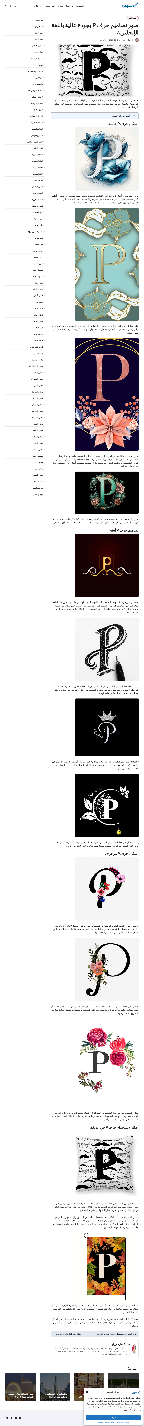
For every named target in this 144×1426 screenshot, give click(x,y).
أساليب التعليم (37, 46)
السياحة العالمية (37, 122)
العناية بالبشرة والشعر (35, 142)
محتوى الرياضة (37, 411)
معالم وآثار (39, 469)
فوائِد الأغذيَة (38, 315)
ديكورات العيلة (37, 263)
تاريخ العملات (38, 212)
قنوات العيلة (38, 340)
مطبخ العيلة (38, 462)
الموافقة (113, 1418)
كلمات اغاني (38, 353)
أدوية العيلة (39, 33)
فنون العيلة (39, 308)
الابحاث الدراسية (37, 103)
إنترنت (40, 65)
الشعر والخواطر (37, 135)
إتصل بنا (60, 6)
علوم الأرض (38, 296)
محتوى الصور (132, 18)
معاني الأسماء (38, 475)
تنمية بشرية (39, 238)
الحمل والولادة (38, 110)
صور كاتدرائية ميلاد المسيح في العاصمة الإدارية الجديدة (20, 1396)
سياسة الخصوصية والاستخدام (106, 1422)
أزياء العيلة (39, 39)
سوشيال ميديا (38, 270)
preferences (38, 6)
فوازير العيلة (38, 321)
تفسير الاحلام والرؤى (35, 231)
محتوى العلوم (38, 430)
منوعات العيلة (38, 488)
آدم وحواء (39, 20)
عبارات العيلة (38, 289)
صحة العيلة (39, 283)
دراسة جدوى (38, 257)
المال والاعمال (37, 187)
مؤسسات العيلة (37, 360)
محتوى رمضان (37, 449)
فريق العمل (50, 6)
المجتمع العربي (37, 193)
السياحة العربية (37, 129)
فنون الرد (39, 302)
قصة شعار (39, 328)
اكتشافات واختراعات (35, 90)
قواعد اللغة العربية (36, 347)
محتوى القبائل (38, 443)
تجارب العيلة (38, 219)
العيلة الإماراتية (37, 155)
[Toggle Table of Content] (133, 116)
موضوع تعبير (38, 494)
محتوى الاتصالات (37, 379)
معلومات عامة (37, 481)
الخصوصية (80, 6)
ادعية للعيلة (39, 78)
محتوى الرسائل (37, 405)
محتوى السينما (37, 417)
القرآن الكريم (38, 180)
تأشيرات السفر (37, 206)
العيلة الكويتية (38, 167)
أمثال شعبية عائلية (36, 58)
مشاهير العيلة (38, 456)
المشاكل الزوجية (37, 199)
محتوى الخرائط (37, 392)
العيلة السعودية (37, 161)
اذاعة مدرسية (38, 84)
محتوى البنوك (38, 385)
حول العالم (39, 244)
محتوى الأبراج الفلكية (35, 366)
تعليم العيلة (39, 225)
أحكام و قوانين (37, 26)
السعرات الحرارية (36, 116)
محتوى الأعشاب (37, 372)
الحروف (102, 40)
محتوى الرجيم (38, 398)
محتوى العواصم (37, 437)
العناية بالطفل (38, 148)
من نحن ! (69, 6)
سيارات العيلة (38, 276)
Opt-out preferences (122, 1422)
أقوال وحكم (38, 52)
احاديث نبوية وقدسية (35, 71)
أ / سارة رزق (119, 1344)
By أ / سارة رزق (128, 40)
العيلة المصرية (38, 174)
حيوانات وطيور (37, 251)
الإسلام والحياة (37, 97)
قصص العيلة (38, 334)
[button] (87, 1392)
